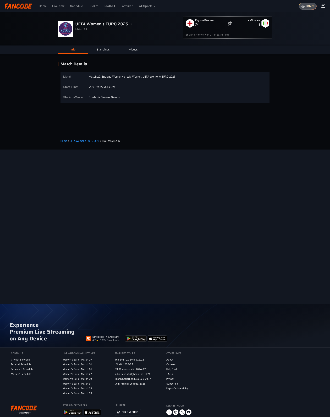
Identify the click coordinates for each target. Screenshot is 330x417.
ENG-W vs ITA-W (111, 141)
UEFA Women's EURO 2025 (85, 141)
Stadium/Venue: (71, 97)
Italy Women (253, 20)
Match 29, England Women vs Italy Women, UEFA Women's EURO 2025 (132, 76)
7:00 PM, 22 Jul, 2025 (102, 87)
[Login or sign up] (323, 6)
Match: (67, 76)
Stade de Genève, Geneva (104, 97)
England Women (204, 20)
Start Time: (70, 87)
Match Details (73, 64)
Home (63, 141)
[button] (73, 49)
